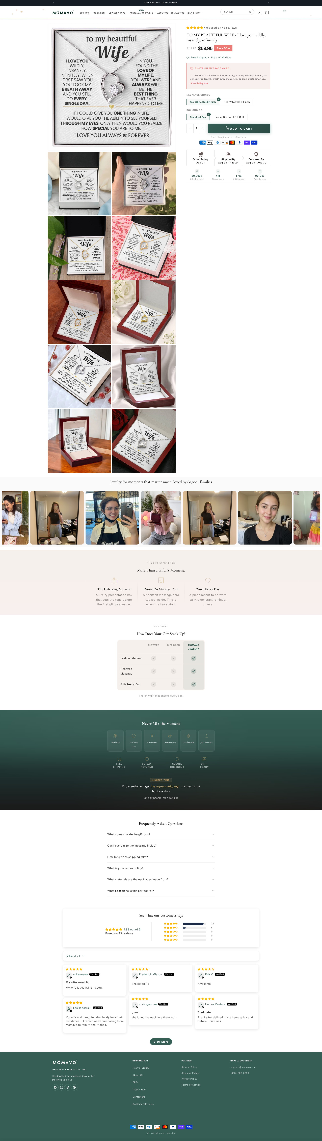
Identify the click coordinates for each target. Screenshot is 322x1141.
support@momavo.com (243, 1067)
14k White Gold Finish (203, 101)
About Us (137, 1075)
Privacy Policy (189, 1079)
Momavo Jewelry (165, 1133)
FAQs (135, 1082)
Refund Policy (189, 1067)
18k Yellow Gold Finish (237, 101)
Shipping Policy (190, 1073)
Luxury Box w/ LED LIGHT (229, 117)
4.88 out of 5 (132, 929)
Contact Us (138, 1096)
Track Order (139, 1089)
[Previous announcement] (53, 3)
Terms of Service (191, 1084)
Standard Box (198, 117)
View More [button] (161, 1041)
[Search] (250, 12)
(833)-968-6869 (239, 1073)
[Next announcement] (269, 3)
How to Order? (140, 1067)
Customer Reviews (143, 1104)
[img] (74, 969)
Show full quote (199, 83)
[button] (85, 13)
